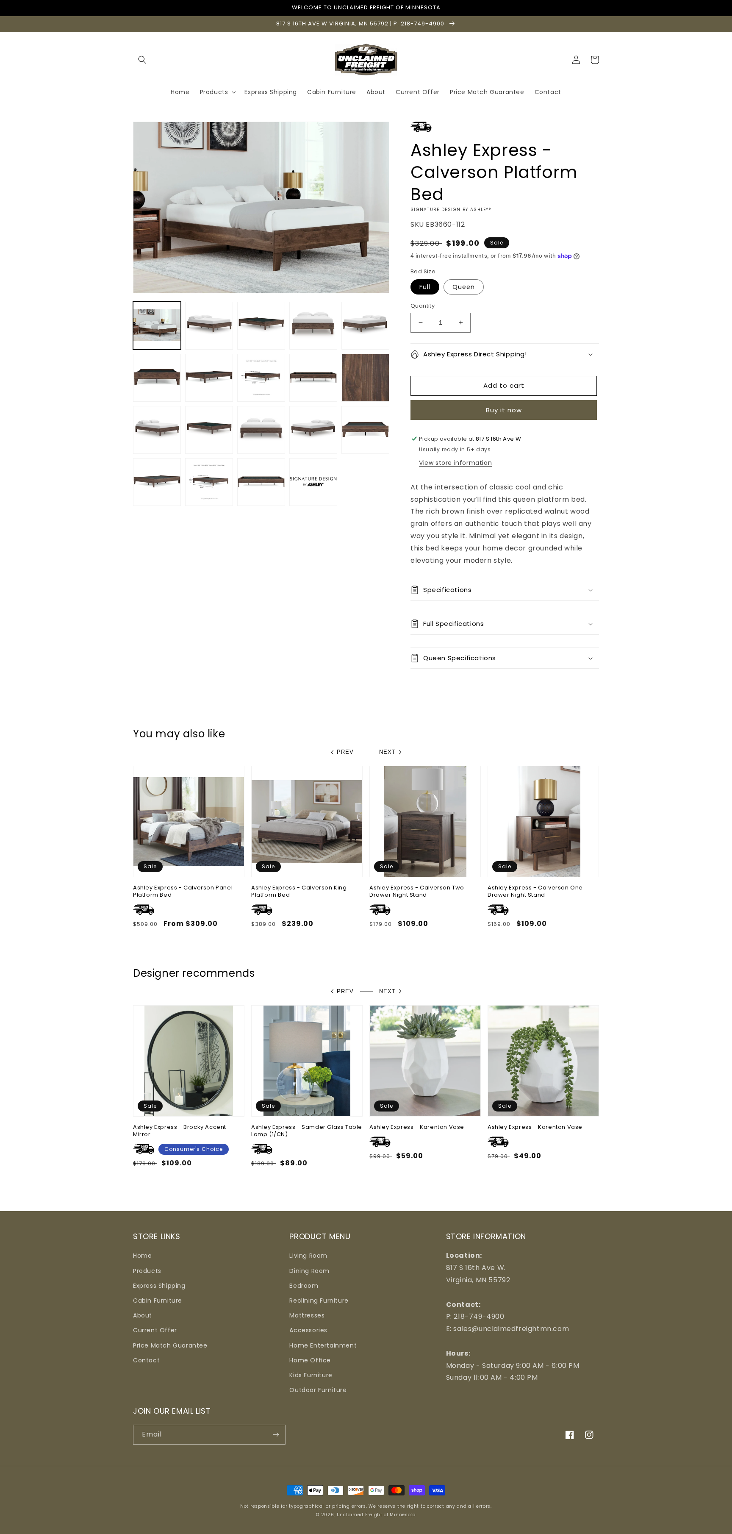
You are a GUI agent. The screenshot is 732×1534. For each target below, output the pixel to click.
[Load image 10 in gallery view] (365, 378)
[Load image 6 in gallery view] (157, 378)
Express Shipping (159, 1285)
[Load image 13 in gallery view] (209, 430)
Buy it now (504, 410)
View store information (455, 463)
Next (387, 752)
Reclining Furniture (318, 1300)
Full (424, 287)
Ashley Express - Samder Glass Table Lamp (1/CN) (306, 1131)
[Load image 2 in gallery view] (209, 326)
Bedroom (303, 1285)
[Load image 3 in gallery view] (261, 326)
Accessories (308, 1330)
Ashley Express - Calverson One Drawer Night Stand (535, 891)
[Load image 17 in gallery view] (157, 482)
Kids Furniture (310, 1375)
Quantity (422, 306)
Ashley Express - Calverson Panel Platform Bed (183, 891)
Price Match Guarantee (170, 1345)
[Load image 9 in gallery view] (313, 378)
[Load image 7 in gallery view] (209, 378)
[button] (142, 59)
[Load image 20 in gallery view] (313, 482)
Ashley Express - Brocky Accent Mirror (179, 1131)
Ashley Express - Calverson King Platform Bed (299, 891)
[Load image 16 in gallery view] (365, 430)
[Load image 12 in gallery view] (157, 430)
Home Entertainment (323, 1345)
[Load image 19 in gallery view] (261, 482)
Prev (345, 752)
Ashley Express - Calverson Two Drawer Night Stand (416, 891)
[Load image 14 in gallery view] (261, 430)
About (142, 1315)
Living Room (308, 1255)
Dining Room (309, 1271)
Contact (146, 1360)
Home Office (310, 1360)
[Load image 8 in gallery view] (261, 378)
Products (147, 1271)
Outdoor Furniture (318, 1390)
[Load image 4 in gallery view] (313, 326)
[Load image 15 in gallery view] (313, 430)
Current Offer (155, 1330)
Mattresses (306, 1315)
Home (142, 1255)
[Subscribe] (275, 1435)
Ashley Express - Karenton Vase (416, 1127)
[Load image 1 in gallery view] (157, 326)
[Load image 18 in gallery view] (209, 482)
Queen (463, 287)
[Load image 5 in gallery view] (365, 326)
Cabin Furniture (157, 1300)
